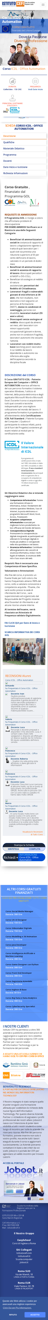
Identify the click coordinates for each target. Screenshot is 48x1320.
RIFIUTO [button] (13, 1315)
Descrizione (9, 136)
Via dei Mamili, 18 (24, 1273)
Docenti (7, 160)
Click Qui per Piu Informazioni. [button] (17, 1308)
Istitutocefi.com (24, 1253)
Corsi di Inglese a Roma (24, 1241)
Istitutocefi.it (24, 1256)
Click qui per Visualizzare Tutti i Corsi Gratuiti (24, 899)
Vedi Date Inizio (35, 89)
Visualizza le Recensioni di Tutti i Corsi (33, 833)
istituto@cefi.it (13, 1227)
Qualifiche (8, 142)
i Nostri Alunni (24, 657)
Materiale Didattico (13, 148)
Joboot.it (24, 1262)
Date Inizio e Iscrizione (15, 167)
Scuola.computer (24, 1259)
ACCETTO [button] (34, 1315)
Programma (9, 154)
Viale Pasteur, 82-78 (24, 1285)
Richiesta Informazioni (15, 173)
